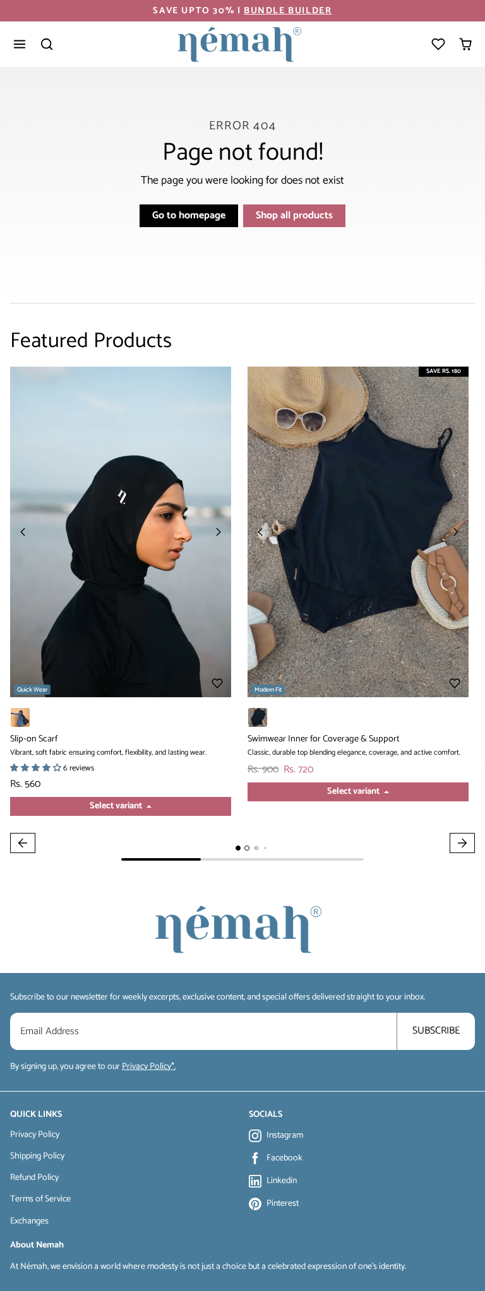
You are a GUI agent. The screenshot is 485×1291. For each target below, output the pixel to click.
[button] (19, 44)
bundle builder (288, 10)
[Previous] (22, 532)
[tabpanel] (242, 614)
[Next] (218, 532)
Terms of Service (40, 1199)
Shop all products (294, 215)
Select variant (117, 805)
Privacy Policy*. (149, 1066)
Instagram (284, 1135)
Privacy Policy (34, 1135)
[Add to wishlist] (217, 683)
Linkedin (281, 1181)
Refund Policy (34, 1177)
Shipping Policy (37, 1156)
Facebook (284, 1158)
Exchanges (29, 1221)
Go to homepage (188, 215)
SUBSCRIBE (436, 1030)
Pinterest (282, 1204)
